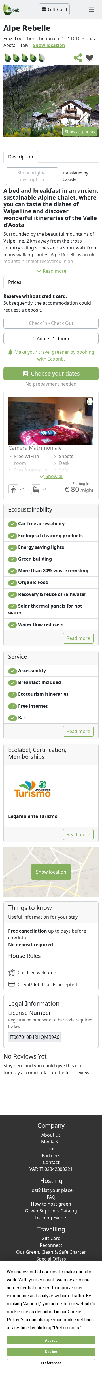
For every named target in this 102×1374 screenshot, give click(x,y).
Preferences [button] (66, 1327)
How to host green (51, 1204)
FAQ (51, 1197)
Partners (51, 1155)
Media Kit (51, 1142)
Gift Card (57, 9)
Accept (51, 1340)
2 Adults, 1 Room (51, 338)
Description (20, 157)
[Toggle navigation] (91, 9)
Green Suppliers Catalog (51, 1211)
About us (51, 1135)
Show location (49, 45)
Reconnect (51, 1245)
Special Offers (51, 1259)
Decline (51, 1352)
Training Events (51, 1217)
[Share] (78, 59)
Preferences (51, 1363)
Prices (14, 282)
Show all (54, 476)
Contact (51, 1162)
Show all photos (80, 131)
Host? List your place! (51, 1190)
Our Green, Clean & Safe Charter (51, 1252)
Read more (54, 271)
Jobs (51, 1148)
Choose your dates (54, 373)
